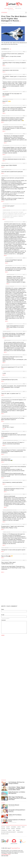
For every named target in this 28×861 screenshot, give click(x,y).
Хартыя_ (14, 4)
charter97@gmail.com (5, 854)
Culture (3, 828)
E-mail (2, 614)
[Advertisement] (14, 590)
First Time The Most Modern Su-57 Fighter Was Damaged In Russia (14, 18)
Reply (2, 58)
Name (2, 609)
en (13, 9)
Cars (14, 830)
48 (19, 21)
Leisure (18, 830)
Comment (3, 620)
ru (11, 9)
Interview (18, 828)
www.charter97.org (16, 848)
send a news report (8, 8)
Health (9, 830)
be (9, 9)
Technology (4, 830)
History (8, 828)
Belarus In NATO (4, 833)
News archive (18, 8)
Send (2, 635)
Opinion (13, 828)
